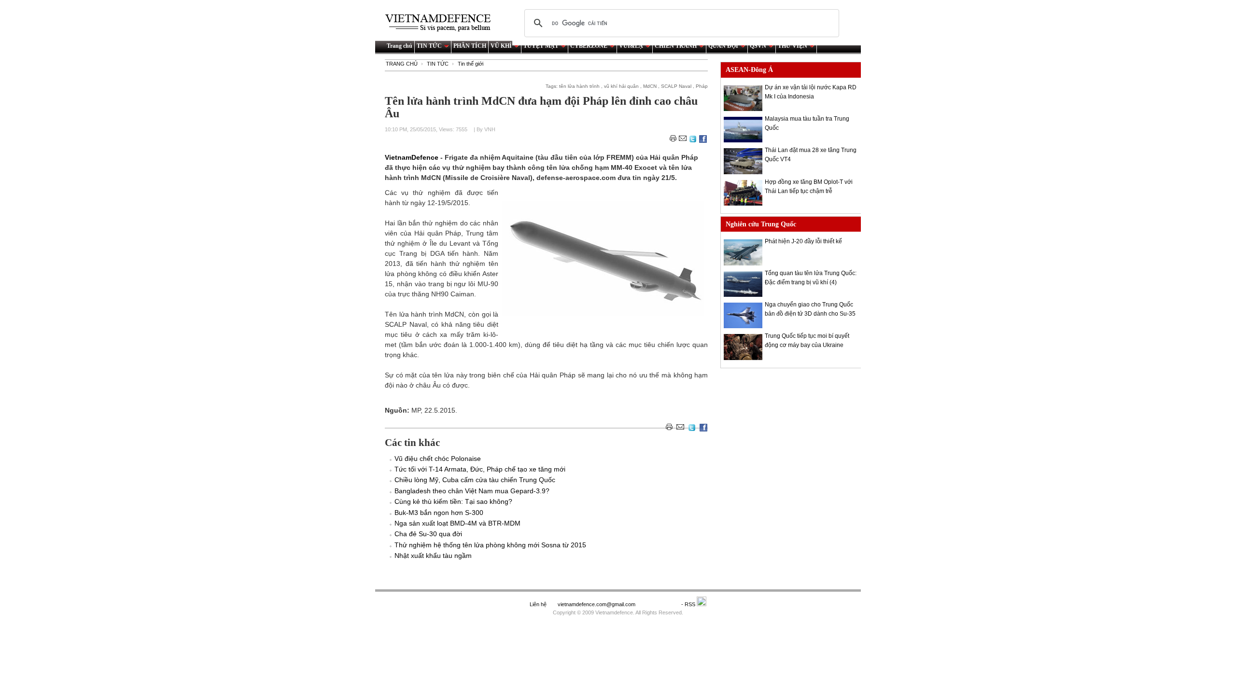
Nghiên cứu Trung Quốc (761, 224)
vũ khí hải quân (621, 86)
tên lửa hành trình (579, 86)
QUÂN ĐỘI (723, 45)
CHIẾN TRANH (676, 45)
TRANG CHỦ (402, 64)
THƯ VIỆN (792, 45)
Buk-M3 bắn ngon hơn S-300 (438, 512)
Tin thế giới (470, 64)
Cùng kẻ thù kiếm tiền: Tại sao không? (453, 501)
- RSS (689, 604)
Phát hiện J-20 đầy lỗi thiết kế (803, 241)
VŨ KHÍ (501, 45)
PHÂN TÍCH (469, 45)
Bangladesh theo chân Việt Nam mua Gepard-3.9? (471, 491)
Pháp (702, 86)
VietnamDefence (412, 157)
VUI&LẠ (631, 45)
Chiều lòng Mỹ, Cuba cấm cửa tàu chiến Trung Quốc (474, 480)
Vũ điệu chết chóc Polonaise (437, 458)
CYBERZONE (588, 45)
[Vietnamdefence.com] (442, 23)
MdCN (650, 86)
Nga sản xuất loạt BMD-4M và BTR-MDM (457, 523)
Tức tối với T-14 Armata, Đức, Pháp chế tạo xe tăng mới (479, 469)
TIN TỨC (429, 45)
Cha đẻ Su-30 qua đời (428, 534)
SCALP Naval (676, 86)
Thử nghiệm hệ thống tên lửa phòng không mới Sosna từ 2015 (490, 545)
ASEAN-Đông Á (749, 69)
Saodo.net (659, 604)
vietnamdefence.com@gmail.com (597, 604)
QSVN (758, 45)
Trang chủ (399, 45)
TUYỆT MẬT (541, 45)
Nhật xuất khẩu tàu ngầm (433, 555)
